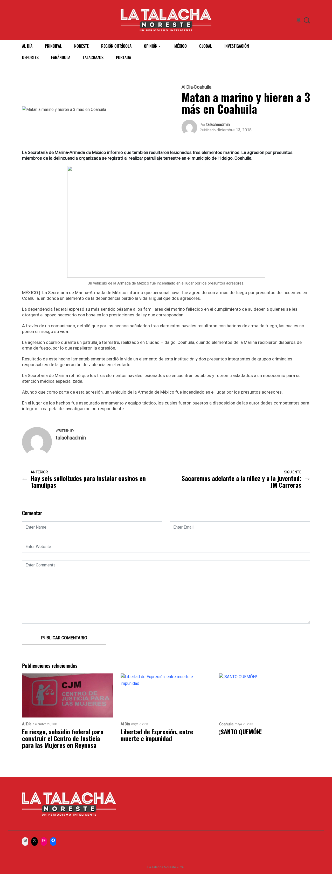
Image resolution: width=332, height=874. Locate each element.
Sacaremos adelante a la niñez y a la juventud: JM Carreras (241, 481)
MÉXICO (180, 46)
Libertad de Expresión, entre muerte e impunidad (157, 735)
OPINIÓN (150, 46)
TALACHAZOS (93, 57)
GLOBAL (205, 46)
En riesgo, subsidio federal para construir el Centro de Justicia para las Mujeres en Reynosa (62, 738)
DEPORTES (30, 57)
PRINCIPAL (53, 46)
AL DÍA (27, 46)
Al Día (187, 87)
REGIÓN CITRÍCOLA (116, 46)
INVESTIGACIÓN (236, 46)
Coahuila (202, 87)
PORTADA (123, 57)
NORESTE (81, 46)
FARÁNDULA (60, 57)
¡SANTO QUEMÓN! (240, 731)
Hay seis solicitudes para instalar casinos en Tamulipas (88, 481)
